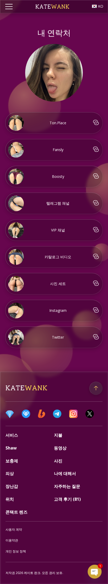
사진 (58, 461)
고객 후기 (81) (67, 499)
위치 (10, 499)
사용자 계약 (14, 529)
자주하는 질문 (67, 486)
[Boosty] (41, 414)
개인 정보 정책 (16, 551)
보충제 (12, 461)
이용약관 (12, 540)
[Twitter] (89, 414)
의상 (10, 473)
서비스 (12, 435)
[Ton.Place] (10, 414)
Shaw (11, 448)
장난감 (12, 486)
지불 (58, 435)
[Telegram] (57, 414)
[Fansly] (26, 414)
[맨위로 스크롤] (95, 388)
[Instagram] (73, 414)
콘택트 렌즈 (17, 512)
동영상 (60, 448)
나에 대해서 (65, 473)
